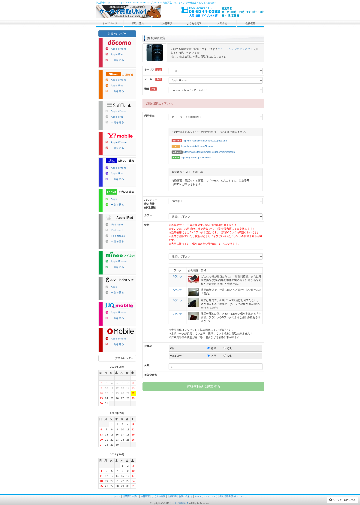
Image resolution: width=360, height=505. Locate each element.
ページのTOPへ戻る (344, 499)
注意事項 (145, 496)
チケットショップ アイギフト (235, 49)
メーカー (149, 79)
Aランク (177, 289)
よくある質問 (194, 23)
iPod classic (118, 235)
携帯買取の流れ (130, 496)
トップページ (109, 23)
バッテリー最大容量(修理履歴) (150, 203)
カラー (148, 215)
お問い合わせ (185, 496)
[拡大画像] (154, 60)
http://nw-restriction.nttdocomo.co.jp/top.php (205, 140)
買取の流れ (138, 23)
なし (229, 348)
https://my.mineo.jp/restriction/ (196, 157)
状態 (146, 224)
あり (213, 348)
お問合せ (222, 23)
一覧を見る (117, 59)
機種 (146, 88)
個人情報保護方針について (232, 496)
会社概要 (250, 23)
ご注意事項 (166, 23)
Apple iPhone (119, 48)
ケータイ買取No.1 (179, 503)
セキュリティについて (206, 496)
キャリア (149, 69)
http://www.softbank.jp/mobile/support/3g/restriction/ (209, 152)
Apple (114, 198)
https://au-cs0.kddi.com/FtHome (197, 146)
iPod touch (117, 230)
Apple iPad (117, 54)
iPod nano (117, 224)
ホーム (117, 496)
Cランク (177, 313)
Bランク (177, 300)
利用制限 (149, 115)
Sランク (177, 276)
